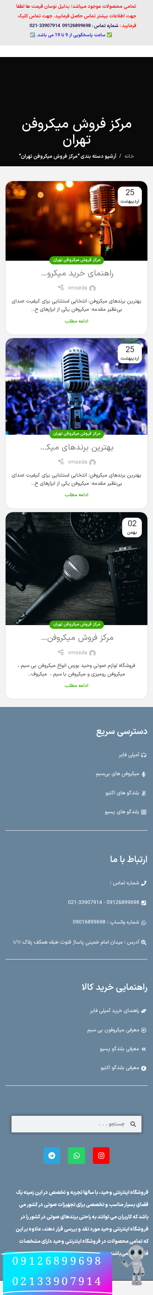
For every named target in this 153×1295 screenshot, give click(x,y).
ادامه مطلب (76, 321)
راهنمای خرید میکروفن (76, 273)
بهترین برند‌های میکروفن (72, 447)
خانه (129, 156)
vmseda (77, 288)
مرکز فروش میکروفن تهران (76, 260)
